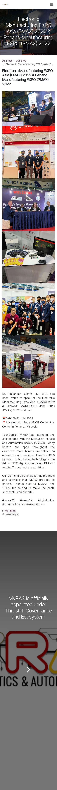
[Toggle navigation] (52, 4)
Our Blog (21, 60)
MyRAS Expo (12, 514)
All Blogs (7, 60)
